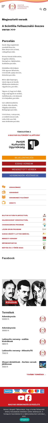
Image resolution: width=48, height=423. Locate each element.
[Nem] (45, 415)
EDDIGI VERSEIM (24, 163)
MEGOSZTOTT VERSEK (24, 169)
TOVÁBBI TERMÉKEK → (36, 375)
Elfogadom (24, 420)
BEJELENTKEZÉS (24, 157)
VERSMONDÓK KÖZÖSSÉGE (24, 175)
